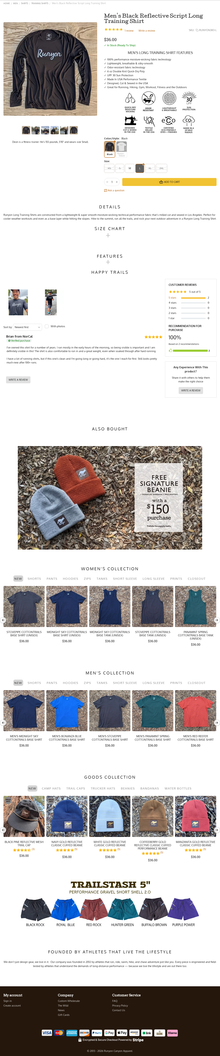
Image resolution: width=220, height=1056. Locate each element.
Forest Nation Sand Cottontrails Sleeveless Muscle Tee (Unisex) (152, 635)
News (61, 1010)
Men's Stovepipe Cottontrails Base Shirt (110, 738)
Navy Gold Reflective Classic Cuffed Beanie (67, 843)
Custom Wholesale (69, 1001)
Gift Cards (64, 1014)
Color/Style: (112, 138)
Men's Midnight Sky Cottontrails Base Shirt (24, 738)
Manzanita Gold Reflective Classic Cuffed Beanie (195, 843)
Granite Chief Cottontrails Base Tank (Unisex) (67, 633)
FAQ (114, 1001)
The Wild (63, 1005)
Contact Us (118, 1010)
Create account (12, 1005)
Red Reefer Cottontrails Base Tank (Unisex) (24, 633)
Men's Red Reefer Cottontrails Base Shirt (196, 738)
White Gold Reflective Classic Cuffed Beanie (110, 843)
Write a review (147, 30)
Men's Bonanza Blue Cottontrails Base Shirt (67, 738)
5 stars (172, 297)
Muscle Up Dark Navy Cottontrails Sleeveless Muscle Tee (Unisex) (195, 635)
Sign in (7, 1001)
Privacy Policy (120, 1005)
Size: (107, 161)
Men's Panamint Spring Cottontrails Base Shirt (153, 738)
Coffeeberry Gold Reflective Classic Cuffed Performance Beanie (152, 845)
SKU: (192, 30)
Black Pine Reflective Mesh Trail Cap (24, 843)
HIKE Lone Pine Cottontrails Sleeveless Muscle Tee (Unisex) (109, 635)
